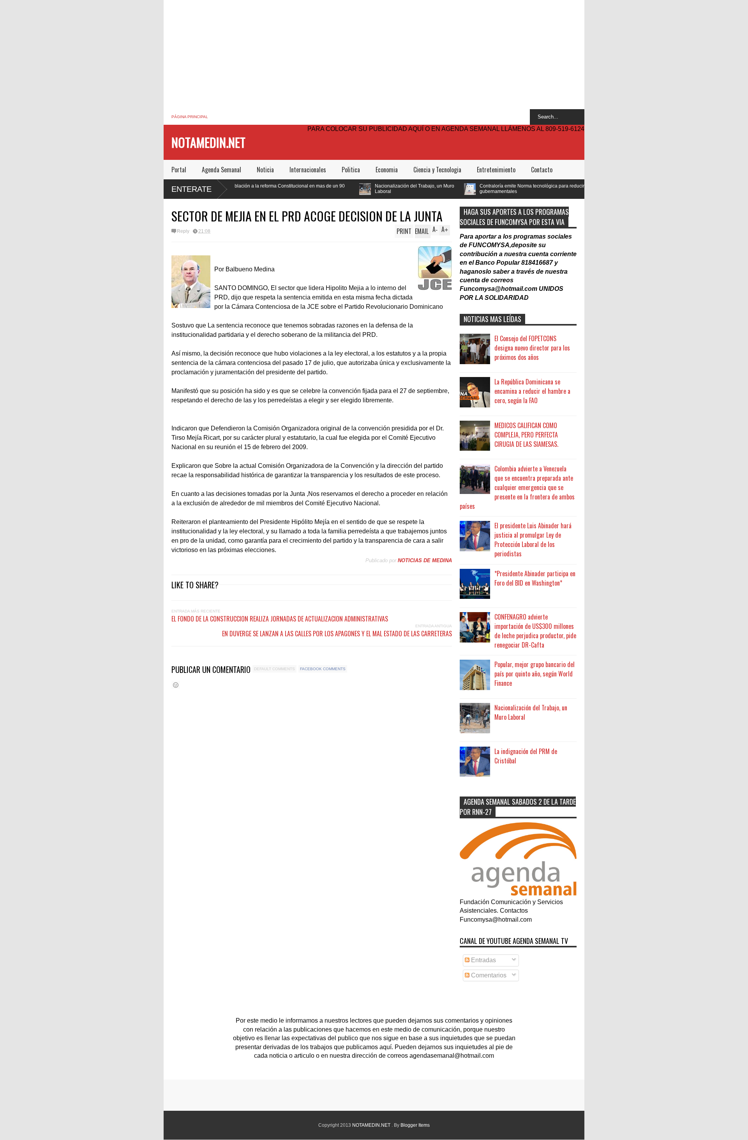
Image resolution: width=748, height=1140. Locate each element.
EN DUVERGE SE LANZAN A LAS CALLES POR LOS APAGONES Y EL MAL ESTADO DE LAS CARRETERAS (337, 633)
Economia (387, 169)
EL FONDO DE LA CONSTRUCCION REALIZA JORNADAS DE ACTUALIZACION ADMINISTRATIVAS (279, 618)
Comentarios (487, 975)
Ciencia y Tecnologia (437, 169)
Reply (183, 231)
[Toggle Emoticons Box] (175, 685)
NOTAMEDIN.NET (208, 142)
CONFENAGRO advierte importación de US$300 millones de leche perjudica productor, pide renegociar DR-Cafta (535, 631)
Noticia (265, 169)
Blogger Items (415, 1125)
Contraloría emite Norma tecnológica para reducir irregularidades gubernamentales (487, 188)
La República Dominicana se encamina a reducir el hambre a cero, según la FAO (532, 391)
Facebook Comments (323, 669)
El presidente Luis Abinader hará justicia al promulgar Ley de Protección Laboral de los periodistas (533, 539)
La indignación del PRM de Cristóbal (525, 756)
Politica (351, 169)
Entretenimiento (496, 169)
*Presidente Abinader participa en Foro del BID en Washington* (534, 578)
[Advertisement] (374, 54)
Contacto (541, 169)
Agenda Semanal (221, 169)
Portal (178, 169)
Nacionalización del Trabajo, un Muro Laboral (353, 188)
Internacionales (307, 169)
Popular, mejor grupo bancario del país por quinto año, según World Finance (534, 674)
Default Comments (274, 669)
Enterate (191, 189)
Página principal (189, 117)
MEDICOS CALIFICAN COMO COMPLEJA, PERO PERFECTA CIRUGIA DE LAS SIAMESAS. (526, 435)
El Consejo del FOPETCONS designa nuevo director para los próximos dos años (532, 348)
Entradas (482, 960)
